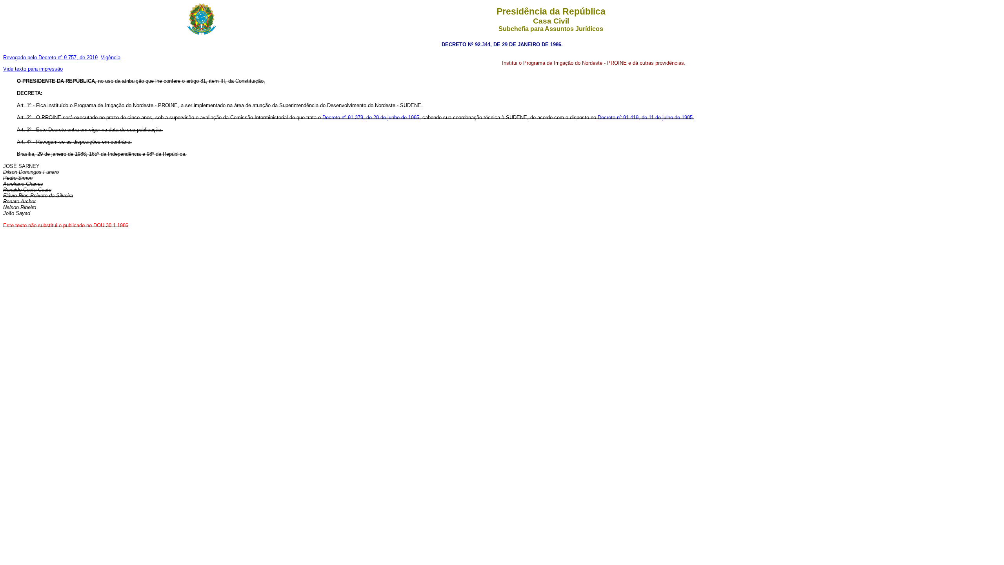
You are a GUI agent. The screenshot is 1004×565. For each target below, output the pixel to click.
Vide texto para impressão (33, 69)
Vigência (110, 57)
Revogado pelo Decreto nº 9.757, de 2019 (50, 57)
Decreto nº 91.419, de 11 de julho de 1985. (646, 117)
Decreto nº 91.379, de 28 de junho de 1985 (370, 117)
